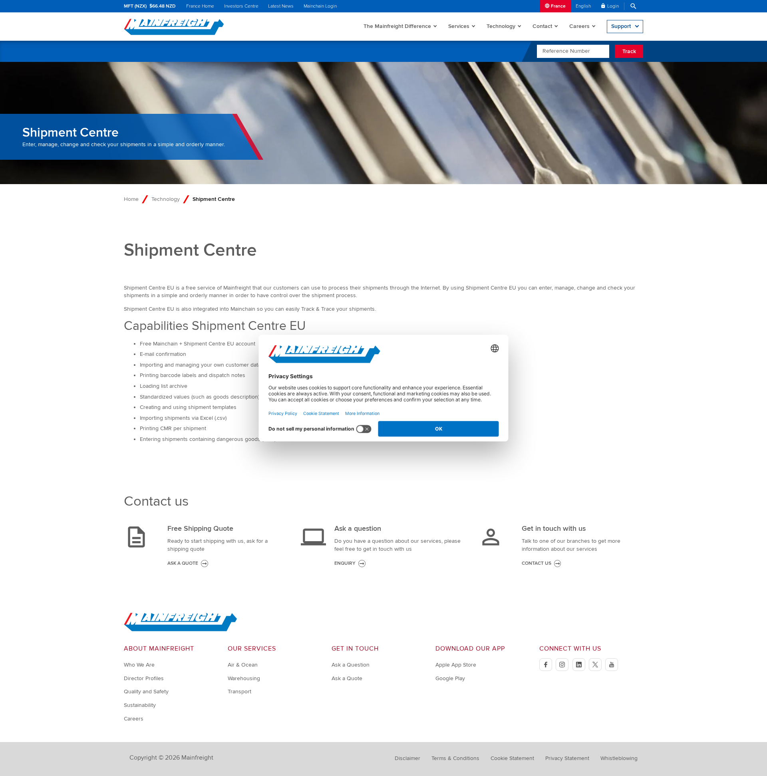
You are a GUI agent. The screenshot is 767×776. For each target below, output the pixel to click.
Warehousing (244, 678)
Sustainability (140, 705)
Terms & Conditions (455, 758)
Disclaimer (407, 758)
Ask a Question (351, 664)
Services (458, 26)
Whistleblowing (619, 758)
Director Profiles (144, 678)
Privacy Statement (567, 758)
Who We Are (139, 664)
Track (629, 51)
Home (131, 199)
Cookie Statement (512, 758)
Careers (579, 26)
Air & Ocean (243, 664)
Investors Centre (241, 6)
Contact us (536, 563)
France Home (200, 6)
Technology (501, 26)
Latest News (281, 6)
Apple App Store (455, 664)
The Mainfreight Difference (397, 26)
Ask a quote (182, 563)
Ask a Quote (347, 678)
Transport (239, 691)
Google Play (450, 678)
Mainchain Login (320, 6)
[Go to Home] (180, 629)
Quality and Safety (146, 691)
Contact (542, 26)
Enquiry (345, 563)
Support (621, 26)
